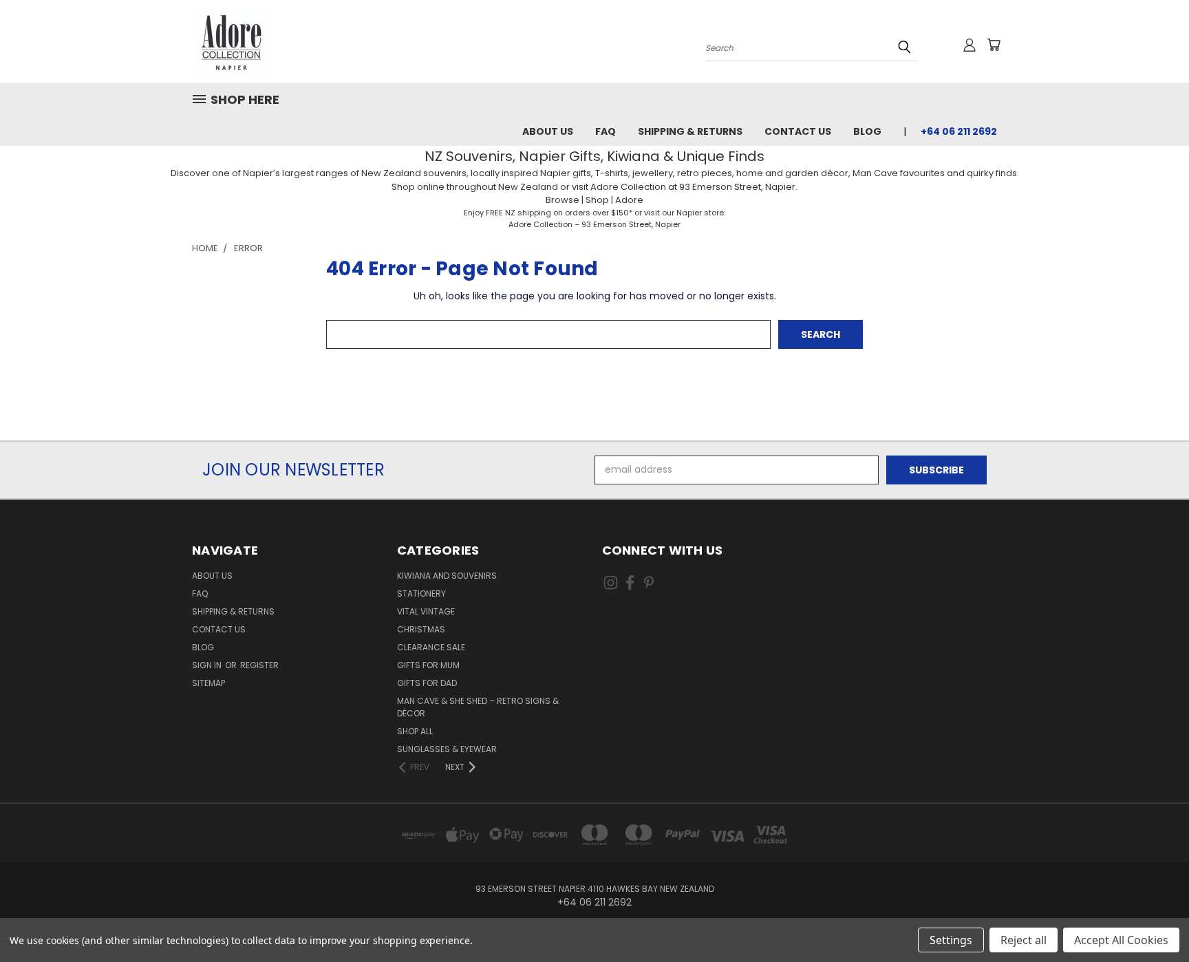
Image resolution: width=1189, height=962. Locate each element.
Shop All (415, 731)
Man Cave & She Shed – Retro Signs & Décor (478, 707)
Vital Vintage (426, 611)
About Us (547, 131)
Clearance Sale (431, 647)
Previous (1153, 919)
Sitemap (208, 683)
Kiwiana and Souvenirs (447, 575)
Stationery (421, 593)
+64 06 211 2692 (959, 131)
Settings (951, 940)
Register (259, 665)
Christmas (421, 629)
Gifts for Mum (428, 665)
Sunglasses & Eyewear (447, 749)
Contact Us (797, 131)
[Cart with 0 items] (993, 45)
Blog (867, 131)
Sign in (208, 665)
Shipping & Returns (690, 131)
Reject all (1023, 940)
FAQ (605, 131)
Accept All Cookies (1121, 940)
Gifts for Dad (427, 683)
